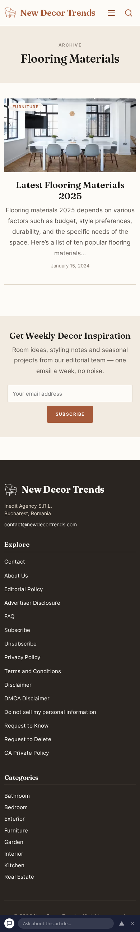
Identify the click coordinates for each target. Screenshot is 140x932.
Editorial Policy (23, 588)
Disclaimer (18, 684)
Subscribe (70, 414)
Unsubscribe (20, 643)
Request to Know (26, 725)
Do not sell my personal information (50, 712)
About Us (16, 575)
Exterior (14, 818)
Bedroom (16, 807)
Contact (14, 561)
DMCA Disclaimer (27, 698)
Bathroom (17, 795)
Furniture (16, 830)
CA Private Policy (26, 752)
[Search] (128, 13)
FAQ (9, 616)
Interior (13, 853)
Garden (13, 842)
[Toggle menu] (111, 13)
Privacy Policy (22, 657)
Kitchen (14, 865)
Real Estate (19, 876)
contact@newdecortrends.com (40, 524)
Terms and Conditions (32, 670)
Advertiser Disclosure (32, 602)
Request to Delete (27, 739)
